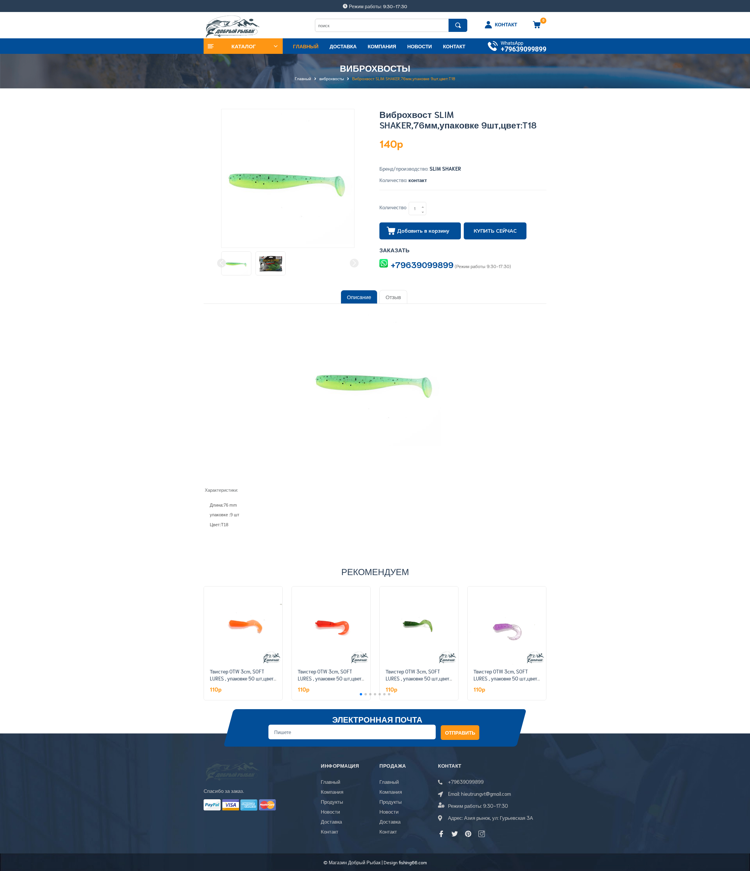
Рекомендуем (375, 571)
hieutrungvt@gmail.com (486, 793)
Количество (392, 207)
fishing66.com (413, 862)
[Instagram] (481, 834)
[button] (361, 694)
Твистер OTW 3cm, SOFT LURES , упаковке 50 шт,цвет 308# (242, 678)
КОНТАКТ (506, 24)
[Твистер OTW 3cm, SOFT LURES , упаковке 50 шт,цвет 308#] (243, 626)
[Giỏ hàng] (537, 26)
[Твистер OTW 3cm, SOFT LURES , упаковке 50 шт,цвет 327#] (419, 626)
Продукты (332, 801)
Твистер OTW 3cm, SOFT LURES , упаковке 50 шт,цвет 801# (505, 678)
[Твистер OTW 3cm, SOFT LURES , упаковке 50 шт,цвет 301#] (331, 626)
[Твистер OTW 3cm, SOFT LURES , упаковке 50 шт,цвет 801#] (507, 626)
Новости (330, 811)
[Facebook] (441, 834)
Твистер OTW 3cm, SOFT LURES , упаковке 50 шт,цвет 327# (417, 678)
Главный (330, 781)
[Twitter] (454, 834)
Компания (332, 791)
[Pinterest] (468, 834)
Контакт (329, 831)
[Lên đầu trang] (738, 840)
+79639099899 (523, 49)
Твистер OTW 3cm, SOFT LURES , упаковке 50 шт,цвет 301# (330, 678)
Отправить (460, 732)
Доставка (331, 821)
